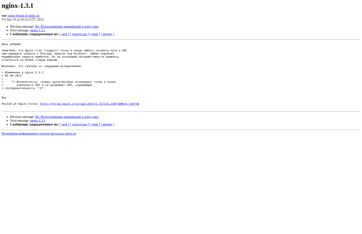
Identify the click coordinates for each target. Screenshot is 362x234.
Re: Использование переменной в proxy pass (66, 26)
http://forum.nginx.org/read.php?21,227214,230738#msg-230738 (89, 103)
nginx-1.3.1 (37, 30)
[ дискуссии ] (79, 34)
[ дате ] (64, 34)
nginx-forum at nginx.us (23, 15)
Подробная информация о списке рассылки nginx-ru (39, 133)
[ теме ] (95, 34)
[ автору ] (107, 34)
